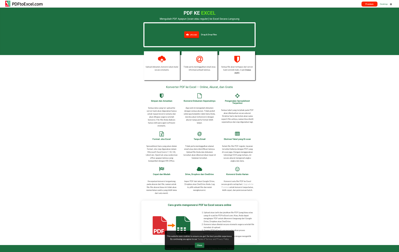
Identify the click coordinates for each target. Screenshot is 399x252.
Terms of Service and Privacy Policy (213, 239)
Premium (369, 4)
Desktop (384, 4)
